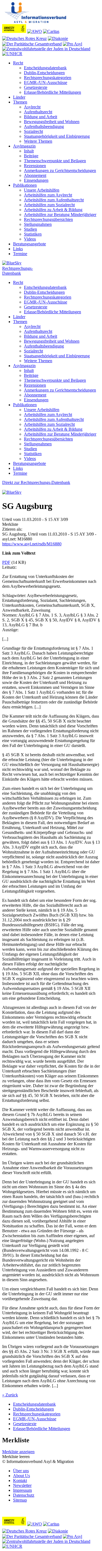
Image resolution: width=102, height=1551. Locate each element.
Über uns (21, 1470)
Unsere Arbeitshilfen (41, 190)
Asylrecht (32, 107)
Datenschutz (23, 1495)
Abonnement (35, 175)
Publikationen (25, 185)
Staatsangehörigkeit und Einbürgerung (57, 136)
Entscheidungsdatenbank (45, 67)
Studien (30, 229)
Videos (30, 239)
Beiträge (31, 156)
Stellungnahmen (38, 224)
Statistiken (33, 234)
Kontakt (20, 1480)
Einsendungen (36, 180)
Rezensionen (35, 165)
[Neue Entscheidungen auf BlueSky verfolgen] (51, 263)
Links (18, 248)
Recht (18, 63)
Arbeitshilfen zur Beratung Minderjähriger (60, 214)
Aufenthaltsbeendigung (44, 126)
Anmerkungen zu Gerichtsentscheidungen (60, 170)
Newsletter (22, 1485)
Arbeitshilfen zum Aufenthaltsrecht (54, 200)
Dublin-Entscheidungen (44, 72)
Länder (19, 97)
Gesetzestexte (35, 87)
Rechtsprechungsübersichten (48, 219)
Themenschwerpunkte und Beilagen (55, 160)
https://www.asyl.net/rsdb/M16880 (31, 544)
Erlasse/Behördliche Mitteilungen (52, 92)
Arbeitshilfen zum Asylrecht (48, 195)
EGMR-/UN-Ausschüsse (45, 82)
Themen (20, 102)
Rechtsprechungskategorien (47, 77)
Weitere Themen (38, 141)
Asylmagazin (24, 146)
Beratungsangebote (29, 244)
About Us (21, 1475)
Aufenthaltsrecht (38, 112)
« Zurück (10, 1395)
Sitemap (20, 1500)
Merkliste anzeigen (18, 1451)
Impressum (22, 1490)
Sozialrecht (33, 131)
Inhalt (29, 151)
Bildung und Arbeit (40, 116)
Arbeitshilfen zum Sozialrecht (49, 204)
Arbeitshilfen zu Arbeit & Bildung (53, 209)
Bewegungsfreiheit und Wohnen (51, 121)
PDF (6, 562)
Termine (20, 253)
